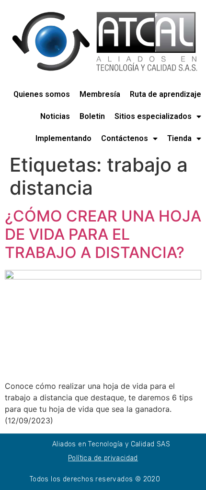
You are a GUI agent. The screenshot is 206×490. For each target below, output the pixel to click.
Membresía (100, 94)
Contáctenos (124, 138)
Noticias (55, 116)
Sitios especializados (153, 116)
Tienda (179, 138)
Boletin (92, 116)
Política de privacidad (103, 458)
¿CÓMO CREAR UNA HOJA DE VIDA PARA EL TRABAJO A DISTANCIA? (103, 234)
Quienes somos (41, 94)
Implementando (63, 138)
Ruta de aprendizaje (165, 94)
